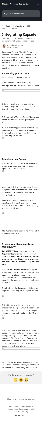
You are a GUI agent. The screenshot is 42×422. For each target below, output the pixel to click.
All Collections (7, 26)
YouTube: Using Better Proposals (21, 407)
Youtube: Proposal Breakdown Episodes (21, 409)
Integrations (19, 26)
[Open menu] (38, 4)
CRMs (28, 26)
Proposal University (21, 411)
